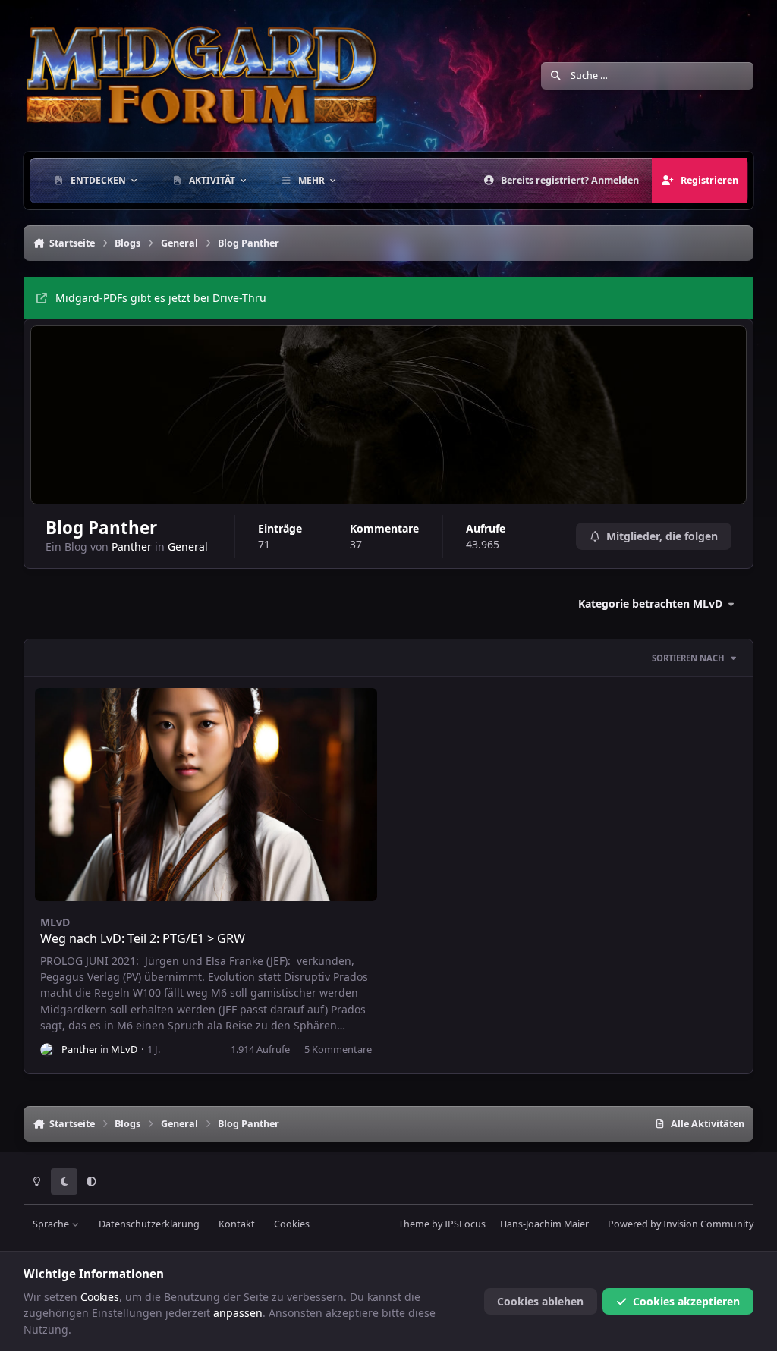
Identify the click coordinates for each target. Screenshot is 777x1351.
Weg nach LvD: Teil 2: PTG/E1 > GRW (142, 938)
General (188, 546)
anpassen (238, 1312)
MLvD (55, 922)
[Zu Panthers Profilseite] (47, 1050)
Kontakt (237, 1223)
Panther (132, 546)
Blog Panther (101, 527)
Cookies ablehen (540, 1301)
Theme (413, 1223)
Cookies (292, 1223)
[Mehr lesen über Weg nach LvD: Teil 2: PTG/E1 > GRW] (205, 794)
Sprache (52, 1223)
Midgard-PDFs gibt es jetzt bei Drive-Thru (160, 298)
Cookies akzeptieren (686, 1301)
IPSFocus (465, 1223)
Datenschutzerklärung (149, 1223)
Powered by (680, 1223)
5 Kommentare (338, 1049)
